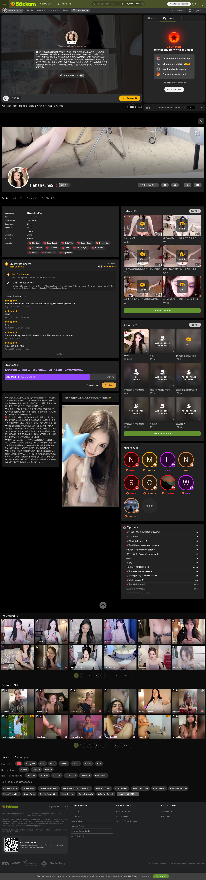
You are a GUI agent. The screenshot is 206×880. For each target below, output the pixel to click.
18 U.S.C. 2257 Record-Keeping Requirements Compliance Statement (176, 864)
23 (128, 242)
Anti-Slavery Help (78, 836)
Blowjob (35, 243)
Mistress (53, 248)
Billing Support (167, 816)
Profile (30, 10)
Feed (65, 10)
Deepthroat (52, 243)
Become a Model (123, 811)
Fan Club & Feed (49, 198)
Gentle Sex (37, 248)
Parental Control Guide (80, 831)
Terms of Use (76, 816)
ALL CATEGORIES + (128, 794)
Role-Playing (82, 248)
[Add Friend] (187, 185)
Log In (198, 4)
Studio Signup (122, 816)
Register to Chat (174, 89)
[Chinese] (19, 763)
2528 (129, 359)
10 (128, 427)
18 (154, 359)
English (56, 807)
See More (59, 354)
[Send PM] (198, 185)
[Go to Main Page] (23, 4)
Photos (54, 10)
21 (154, 427)
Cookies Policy (77, 826)
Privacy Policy (77, 811)
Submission (50, 252)
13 (181, 393)
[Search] (123, 4)
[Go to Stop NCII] (57, 864)
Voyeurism (67, 252)
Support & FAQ (167, 811)
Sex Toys (99, 248)
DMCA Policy (76, 821)
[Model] (201, 121)
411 (128, 393)
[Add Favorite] (6, 98)
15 (181, 427)
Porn (67, 248)
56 (168, 303)
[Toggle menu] (4, 4)
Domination (104, 243)
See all (193, 211)
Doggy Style (86, 243)
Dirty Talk (69, 243)
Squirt (34, 252)
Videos (41, 10)
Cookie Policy (130, 876)
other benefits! (179, 83)
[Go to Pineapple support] (44, 864)
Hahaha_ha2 (8, 757)
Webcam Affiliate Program (126, 821)
